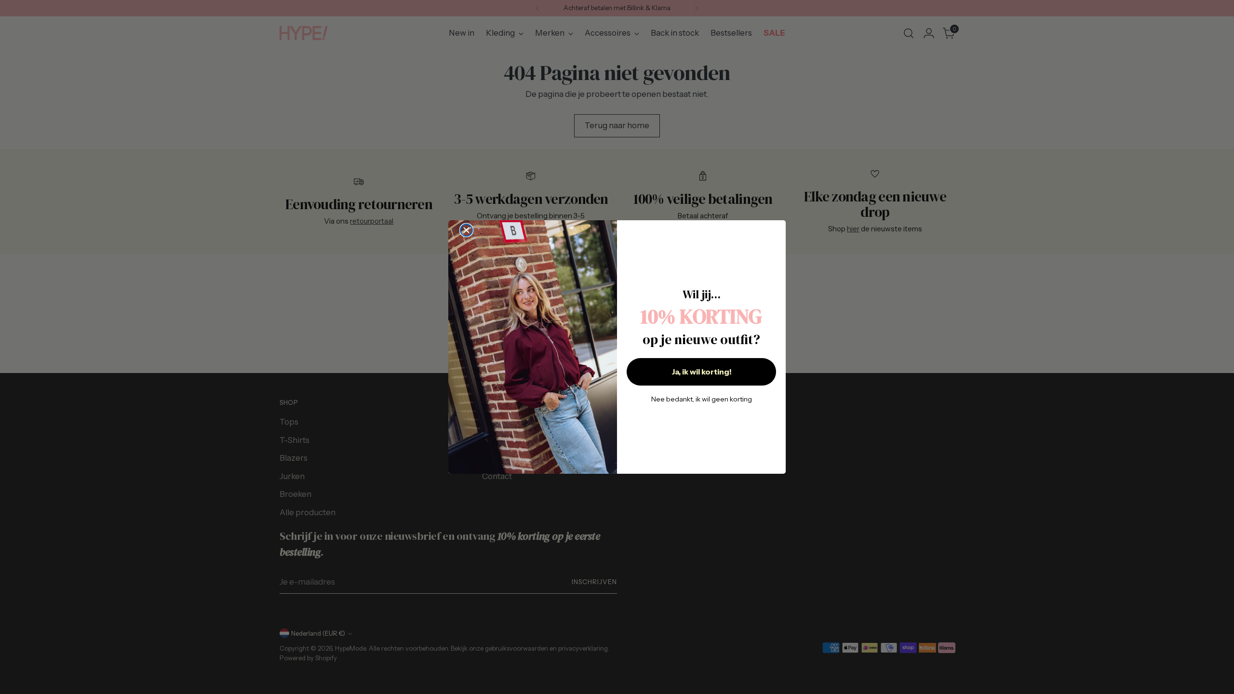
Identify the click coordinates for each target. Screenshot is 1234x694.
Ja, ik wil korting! (701, 371)
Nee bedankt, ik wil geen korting (701, 399)
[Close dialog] (466, 230)
